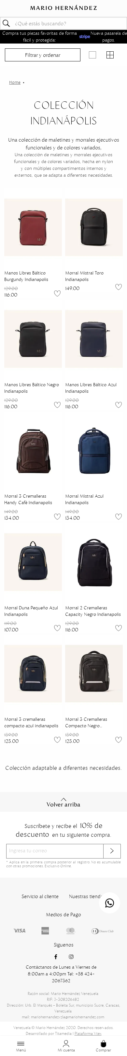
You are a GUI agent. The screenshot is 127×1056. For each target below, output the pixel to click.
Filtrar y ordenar (42, 55)
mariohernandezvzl (15, 82)
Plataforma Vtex (88, 1033)
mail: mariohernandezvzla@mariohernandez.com (63, 1016)
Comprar (103, 1050)
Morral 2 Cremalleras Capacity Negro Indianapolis (93, 611)
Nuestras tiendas (87, 896)
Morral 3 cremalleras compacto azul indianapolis (31, 722)
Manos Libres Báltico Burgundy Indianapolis (26, 276)
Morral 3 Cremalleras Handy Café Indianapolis (28, 499)
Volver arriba (63, 804)
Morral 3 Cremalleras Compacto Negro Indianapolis (86, 722)
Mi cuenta (66, 1050)
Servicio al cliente (40, 896)
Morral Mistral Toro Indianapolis (84, 276)
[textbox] (63, 23)
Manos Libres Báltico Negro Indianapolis (31, 388)
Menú (21, 1050)
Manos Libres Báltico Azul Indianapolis (91, 388)
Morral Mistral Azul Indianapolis (84, 499)
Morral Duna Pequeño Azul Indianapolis (31, 611)
